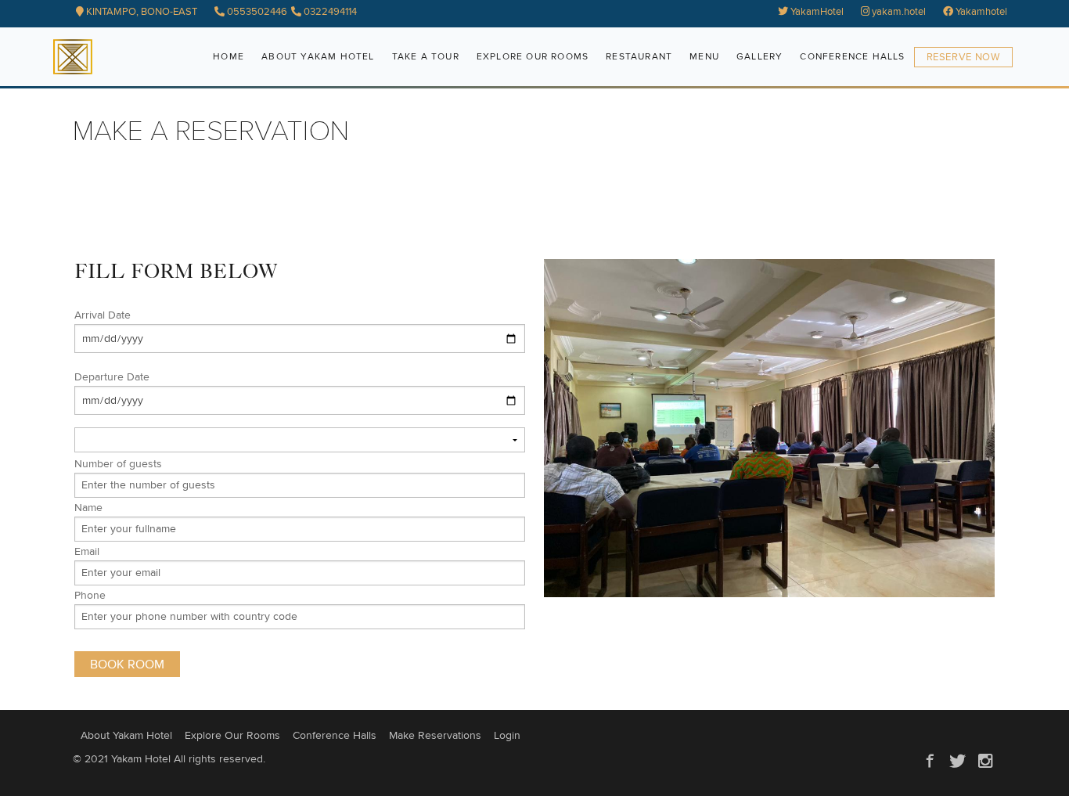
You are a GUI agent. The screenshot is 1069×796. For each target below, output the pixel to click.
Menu (704, 57)
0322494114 (329, 12)
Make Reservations (435, 735)
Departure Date (111, 377)
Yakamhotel (980, 12)
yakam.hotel (897, 12)
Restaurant (639, 57)
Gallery (759, 57)
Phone (90, 595)
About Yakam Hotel (317, 57)
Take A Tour (425, 57)
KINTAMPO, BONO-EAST (140, 12)
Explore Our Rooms (532, 57)
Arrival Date (102, 315)
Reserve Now (963, 57)
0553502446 (256, 12)
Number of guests (118, 464)
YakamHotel (816, 12)
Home (228, 57)
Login (507, 735)
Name (88, 507)
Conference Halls (852, 57)
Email (86, 551)
